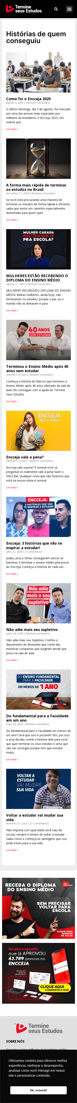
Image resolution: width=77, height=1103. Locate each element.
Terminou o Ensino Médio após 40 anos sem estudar (37, 368)
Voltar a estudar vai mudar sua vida (34, 817)
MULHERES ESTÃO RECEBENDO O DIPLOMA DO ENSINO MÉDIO (37, 278)
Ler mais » (12, 129)
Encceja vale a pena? (25, 457)
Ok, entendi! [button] (38, 1090)
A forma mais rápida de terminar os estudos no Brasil (36, 187)
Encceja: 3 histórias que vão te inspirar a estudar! (34, 545)
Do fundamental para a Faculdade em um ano (37, 718)
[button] (69, 9)
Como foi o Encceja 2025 (28, 98)
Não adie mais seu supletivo (32, 629)
